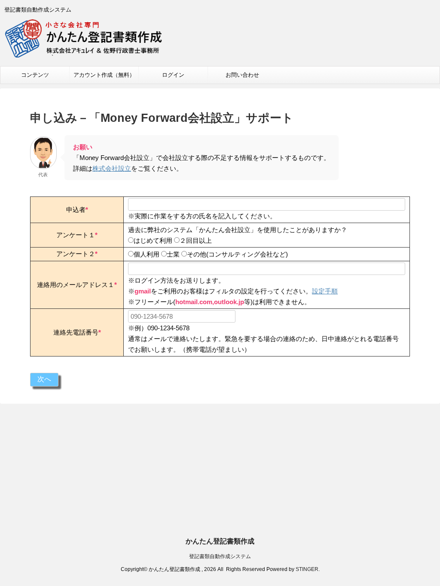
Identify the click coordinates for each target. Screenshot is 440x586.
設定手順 (325, 291)
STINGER (307, 569)
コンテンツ (35, 75)
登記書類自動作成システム (220, 556)
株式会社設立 (111, 168)
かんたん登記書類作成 (220, 541)
